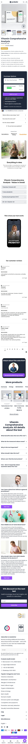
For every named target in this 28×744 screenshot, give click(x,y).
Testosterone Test (7, 406)
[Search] (23, 2)
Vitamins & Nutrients (7, 677)
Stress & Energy (5, 691)
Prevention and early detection (10, 705)
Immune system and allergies (10, 700)
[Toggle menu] (1, 2)
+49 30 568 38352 (8, 667)
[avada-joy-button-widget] (24, 740)
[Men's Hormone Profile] (19, 396)
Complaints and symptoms (9, 702)
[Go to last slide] (3, 16)
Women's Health (6, 697)
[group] (9, 32)
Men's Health (5, 694)
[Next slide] (25, 16)
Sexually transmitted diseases (10, 708)
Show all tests (14, 414)
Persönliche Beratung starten (14, 375)
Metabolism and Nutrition (8, 680)
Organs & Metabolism (7, 688)
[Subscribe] (25, 649)
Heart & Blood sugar (7, 685)
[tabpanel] (14, 400)
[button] (5, 349)
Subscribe (14, 605)
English (3, 723)
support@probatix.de (9, 664)
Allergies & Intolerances (8, 682)
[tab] (4, 387)
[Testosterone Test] (7, 396)
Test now (6, 507)
